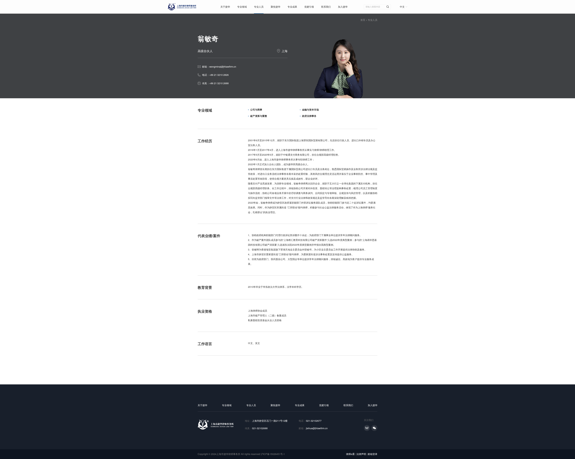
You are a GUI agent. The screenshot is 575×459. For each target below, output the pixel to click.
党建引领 (309, 6)
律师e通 (350, 454)
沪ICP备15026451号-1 (273, 454)
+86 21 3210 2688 (219, 83)
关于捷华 (225, 6)
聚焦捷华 (275, 6)
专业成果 (292, 6)
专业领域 (242, 6)
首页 (362, 20)
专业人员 (259, 6)
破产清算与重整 (258, 116)
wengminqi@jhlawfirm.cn (222, 66)
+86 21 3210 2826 (219, 75)
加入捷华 (343, 6)
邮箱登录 (372, 454)
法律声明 (361, 454)
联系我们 (326, 6)
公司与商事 (256, 109)
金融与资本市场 (310, 109)
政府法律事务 (309, 116)
